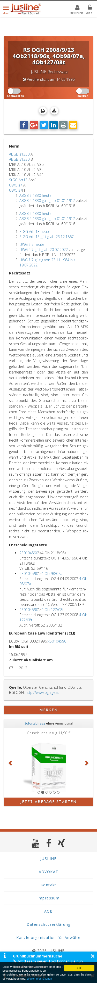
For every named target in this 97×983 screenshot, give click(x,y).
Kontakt (48, 884)
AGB (48, 911)
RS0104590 (28, 552)
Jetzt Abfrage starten (48, 801)
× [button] (93, 956)
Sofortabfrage (35, 723)
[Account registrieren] (74, 8)
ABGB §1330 (19, 154)
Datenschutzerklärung (49, 924)
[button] (10, 763)
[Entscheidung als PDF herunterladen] (54, 111)
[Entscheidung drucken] (43, 111)
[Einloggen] (86, 8)
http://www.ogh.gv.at (42, 692)
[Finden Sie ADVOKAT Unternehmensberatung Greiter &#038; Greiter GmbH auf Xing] (61, 843)
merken (48, 709)
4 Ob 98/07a (51, 573)
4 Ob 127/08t (52, 609)
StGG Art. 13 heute (34, 231)
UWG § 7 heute (31, 244)
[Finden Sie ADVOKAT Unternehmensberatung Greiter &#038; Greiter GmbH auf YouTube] (36, 843)
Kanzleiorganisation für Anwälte (48, 937)
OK (79, 968)
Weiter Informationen (39, 978)
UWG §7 (15, 185)
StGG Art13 (18, 179)
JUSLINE (48, 858)
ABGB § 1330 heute (35, 195)
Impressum (49, 898)
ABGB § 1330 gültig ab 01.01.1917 (47, 200)
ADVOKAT (48, 871)
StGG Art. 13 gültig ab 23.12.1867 (46, 236)
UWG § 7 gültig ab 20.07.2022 (43, 249)
